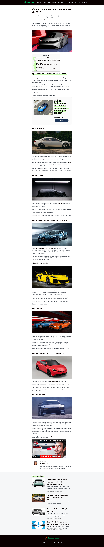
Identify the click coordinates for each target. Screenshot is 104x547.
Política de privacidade (48, 542)
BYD (41, 2)
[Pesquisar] (91, 2)
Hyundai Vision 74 (38, 70)
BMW (45, 2)
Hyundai (63, 2)
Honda (58, 2)
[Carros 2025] (28, 2)
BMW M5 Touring (38, 63)
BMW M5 (59, 203)
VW (79, 2)
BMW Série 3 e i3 (38, 61)
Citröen (54, 2)
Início (38, 2)
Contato (55, 542)
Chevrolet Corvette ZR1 (40, 65)
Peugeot (71, 2)
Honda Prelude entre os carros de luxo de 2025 (44, 68)
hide (49, 55)
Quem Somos (84, 2)
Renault (75, 2)
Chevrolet (49, 2)
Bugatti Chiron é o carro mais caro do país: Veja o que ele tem (46, 59)
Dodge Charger (38, 67)
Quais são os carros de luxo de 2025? (41, 57)
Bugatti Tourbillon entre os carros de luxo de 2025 (45, 64)
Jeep (67, 2)
